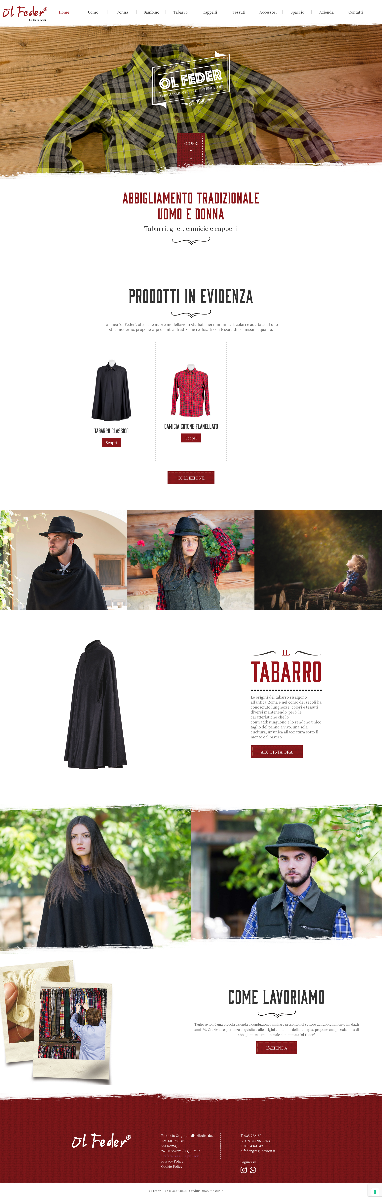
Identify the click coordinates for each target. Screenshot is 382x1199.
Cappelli (210, 12)
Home (64, 12)
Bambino (151, 12)
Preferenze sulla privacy (180, 1156)
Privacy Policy (172, 1161)
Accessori (268, 12)
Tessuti (239, 12)
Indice (228, 1191)
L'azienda (276, 1048)
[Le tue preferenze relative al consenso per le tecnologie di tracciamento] (375, 1192)
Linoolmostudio (212, 1191)
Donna (122, 12)
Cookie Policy (171, 1166)
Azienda (326, 12)
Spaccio (297, 12)
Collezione (191, 478)
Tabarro (180, 12)
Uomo (93, 12)
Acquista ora (277, 752)
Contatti (355, 12)
